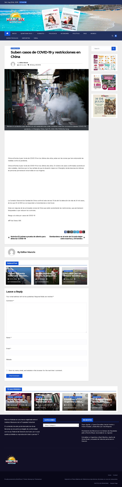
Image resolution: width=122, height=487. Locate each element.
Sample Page (114, 483)
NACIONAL (39, 397)
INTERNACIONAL (15, 48)
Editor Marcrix (23, 62)
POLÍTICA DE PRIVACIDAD (101, 483)
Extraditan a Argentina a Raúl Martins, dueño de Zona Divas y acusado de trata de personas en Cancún (98, 439)
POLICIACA (53, 33)
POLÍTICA (76, 33)
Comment (10, 301)
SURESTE (40, 33)
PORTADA (10, 397)
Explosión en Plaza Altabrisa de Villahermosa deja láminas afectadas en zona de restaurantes (91, 479)
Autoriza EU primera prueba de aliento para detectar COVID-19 (28, 238)
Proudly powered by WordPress (13, 479)
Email (8, 348)
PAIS (85, 33)
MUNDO (93, 33)
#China (32, 65)
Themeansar (38, 479)
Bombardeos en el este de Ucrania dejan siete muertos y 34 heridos (66, 238)
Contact (115, 475)
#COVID (38, 65)
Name (9, 337)
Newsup (30, 479)
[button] (112, 36)
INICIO (14, 33)
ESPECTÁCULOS (12, 38)
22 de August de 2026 (16, 405)
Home (109, 475)
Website (9, 359)
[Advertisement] (46, 144)
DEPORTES (26, 38)
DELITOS (73, 397)
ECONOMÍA (65, 33)
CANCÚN (67, 397)
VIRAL (36, 38)
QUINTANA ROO (27, 33)
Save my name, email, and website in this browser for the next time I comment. (35, 370)
